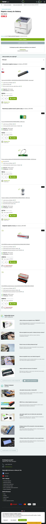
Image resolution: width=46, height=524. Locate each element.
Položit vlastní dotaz (31, 380)
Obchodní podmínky (7, 482)
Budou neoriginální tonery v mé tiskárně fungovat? (30, 356)
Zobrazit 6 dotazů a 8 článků (22, 50)
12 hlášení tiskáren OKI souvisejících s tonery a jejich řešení (32, 438)
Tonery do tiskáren (7, 4)
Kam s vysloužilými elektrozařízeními (10, 487)
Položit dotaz (23, 49)
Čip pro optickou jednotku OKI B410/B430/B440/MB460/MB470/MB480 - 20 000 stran (18, 159)
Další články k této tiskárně (9, 450)
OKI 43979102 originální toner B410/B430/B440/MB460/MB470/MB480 (15, 244)
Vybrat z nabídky (23, 39)
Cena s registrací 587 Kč (8, 95)
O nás (4, 493)
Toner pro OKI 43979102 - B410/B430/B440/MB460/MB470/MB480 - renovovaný (17, 80)
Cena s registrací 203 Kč (8, 212)
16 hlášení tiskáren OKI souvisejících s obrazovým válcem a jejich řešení (31, 427)
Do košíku (14, 98)
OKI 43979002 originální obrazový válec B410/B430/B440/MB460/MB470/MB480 (17, 285)
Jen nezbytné (13, 520)
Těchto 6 (2, 36)
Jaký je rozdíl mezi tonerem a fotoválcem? (28, 368)
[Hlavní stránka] (5, 2)
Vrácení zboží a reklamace (8, 484)
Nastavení (6, 520)
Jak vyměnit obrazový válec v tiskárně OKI (28, 390)
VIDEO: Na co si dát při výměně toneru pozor (28, 402)
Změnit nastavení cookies (8, 500)
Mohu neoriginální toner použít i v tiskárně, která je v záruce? (32, 332)
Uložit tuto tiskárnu (23, 42)
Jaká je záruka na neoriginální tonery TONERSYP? (30, 320)
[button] (37, 2)
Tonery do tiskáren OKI (17, 4)
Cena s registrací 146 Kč (8, 134)
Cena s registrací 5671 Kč (8, 300)
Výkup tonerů (6, 497)
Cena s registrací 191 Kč (8, 173)
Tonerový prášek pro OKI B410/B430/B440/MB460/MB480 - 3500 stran (15, 197)
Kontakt (5, 498)
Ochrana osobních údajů (8, 485)
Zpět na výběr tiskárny (6, 9)
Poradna (5, 495)
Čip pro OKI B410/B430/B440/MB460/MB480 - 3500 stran (13, 121)
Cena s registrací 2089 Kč (8, 259)
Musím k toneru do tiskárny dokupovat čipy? (28, 344)
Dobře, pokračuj (22, 520)
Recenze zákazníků (7, 489)
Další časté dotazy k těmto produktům (11, 380)
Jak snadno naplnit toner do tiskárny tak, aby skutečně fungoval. (31, 415)
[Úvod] (1, 4)
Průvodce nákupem (7, 480)
